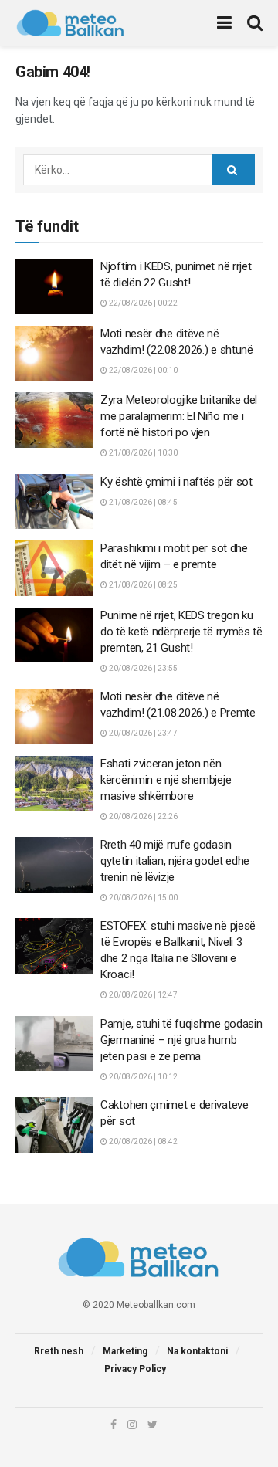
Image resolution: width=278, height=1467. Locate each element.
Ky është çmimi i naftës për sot (176, 482)
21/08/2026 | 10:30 (142, 453)
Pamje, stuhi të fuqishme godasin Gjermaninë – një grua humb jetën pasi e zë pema (181, 1040)
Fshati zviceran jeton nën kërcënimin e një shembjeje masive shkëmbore (165, 780)
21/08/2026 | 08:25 (142, 585)
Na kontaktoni (197, 1351)
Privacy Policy (135, 1369)
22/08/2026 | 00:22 (142, 303)
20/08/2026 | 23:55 (142, 668)
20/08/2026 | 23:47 (142, 733)
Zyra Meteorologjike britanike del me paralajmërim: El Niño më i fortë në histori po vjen (178, 416)
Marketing (125, 1351)
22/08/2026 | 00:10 (142, 370)
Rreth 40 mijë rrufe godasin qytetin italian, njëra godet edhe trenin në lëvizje (174, 861)
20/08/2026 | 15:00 (142, 897)
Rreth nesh (58, 1351)
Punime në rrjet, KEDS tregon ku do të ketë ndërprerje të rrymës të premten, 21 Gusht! (181, 631)
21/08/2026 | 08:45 (142, 502)
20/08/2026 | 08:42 (142, 1141)
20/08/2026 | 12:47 (142, 995)
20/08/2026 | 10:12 (142, 1076)
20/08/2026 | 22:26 (142, 816)
